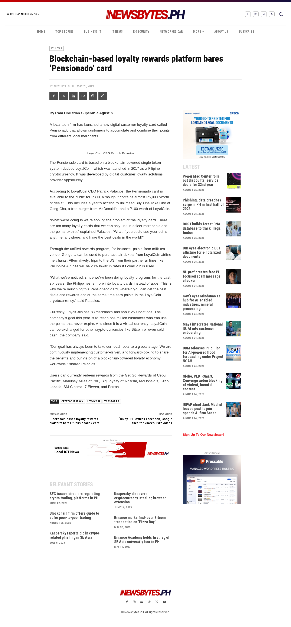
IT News (56, 48)
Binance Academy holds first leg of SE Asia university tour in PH (142, 539)
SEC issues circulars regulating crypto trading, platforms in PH (75, 495)
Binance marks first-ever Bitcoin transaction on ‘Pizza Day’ (140, 519)
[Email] (83, 96)
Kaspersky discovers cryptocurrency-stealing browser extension (140, 497)
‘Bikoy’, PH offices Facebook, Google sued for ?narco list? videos (145, 421)
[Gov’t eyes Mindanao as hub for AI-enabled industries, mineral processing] (234, 300)
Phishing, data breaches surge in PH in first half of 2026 (203, 204)
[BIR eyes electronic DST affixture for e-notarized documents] (234, 253)
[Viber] (93, 96)
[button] (281, 14)
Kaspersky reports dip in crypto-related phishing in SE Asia (75, 535)
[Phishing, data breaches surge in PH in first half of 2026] (234, 205)
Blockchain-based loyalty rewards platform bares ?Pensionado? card (74, 421)
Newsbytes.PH (64, 86)
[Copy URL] (102, 96)
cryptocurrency (72, 401)
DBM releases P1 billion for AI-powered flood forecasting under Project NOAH (203, 354)
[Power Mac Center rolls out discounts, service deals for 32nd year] (234, 181)
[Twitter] (272, 14)
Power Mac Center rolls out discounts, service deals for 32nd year (201, 180)
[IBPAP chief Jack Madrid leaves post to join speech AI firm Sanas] (234, 409)
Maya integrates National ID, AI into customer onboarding (203, 328)
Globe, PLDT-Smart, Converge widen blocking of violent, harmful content (202, 382)
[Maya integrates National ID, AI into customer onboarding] (234, 329)
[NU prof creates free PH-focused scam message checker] (234, 276)
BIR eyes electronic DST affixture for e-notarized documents (202, 252)
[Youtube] (164, 602)
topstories (111, 401)
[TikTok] (149, 602)
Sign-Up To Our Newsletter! (203, 434)
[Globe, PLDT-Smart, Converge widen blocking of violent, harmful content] (234, 381)
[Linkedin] (264, 14)
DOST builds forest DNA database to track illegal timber (202, 228)
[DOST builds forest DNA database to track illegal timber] (234, 228)
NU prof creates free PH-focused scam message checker (202, 276)
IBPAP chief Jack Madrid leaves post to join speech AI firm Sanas (202, 408)
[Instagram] (256, 14)
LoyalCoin (93, 401)
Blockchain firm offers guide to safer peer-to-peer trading (74, 515)
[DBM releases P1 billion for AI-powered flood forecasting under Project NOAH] (234, 353)
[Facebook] (248, 14)
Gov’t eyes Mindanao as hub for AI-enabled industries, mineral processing (201, 302)
